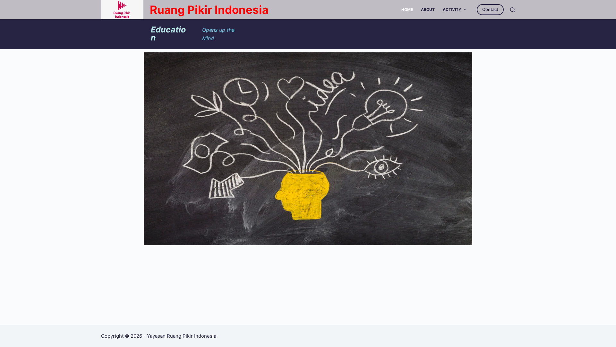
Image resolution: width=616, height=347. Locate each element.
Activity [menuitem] (452, 9)
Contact (490, 9)
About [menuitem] (428, 9)
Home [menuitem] (407, 9)
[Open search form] (512, 9)
